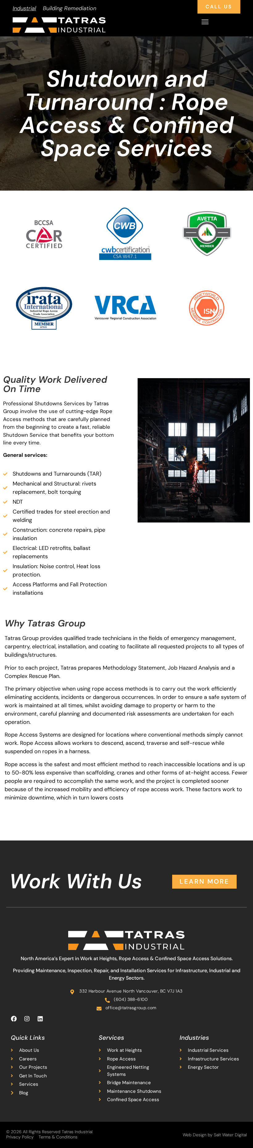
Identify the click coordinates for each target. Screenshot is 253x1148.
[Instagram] (27, 1018)
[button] (205, 22)
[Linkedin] (40, 1018)
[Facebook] (13, 1018)
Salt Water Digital (230, 1135)
